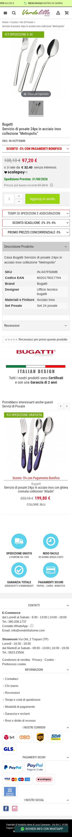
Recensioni (12, 692)
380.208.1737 (17, 621)
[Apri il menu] (5, 13)
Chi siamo (11, 685)
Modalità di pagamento (20, 706)
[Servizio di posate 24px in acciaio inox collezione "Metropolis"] (36, 108)
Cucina (14, 22)
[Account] (58, 13)
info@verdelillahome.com (28, 630)
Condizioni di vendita (16, 659)
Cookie (49, 659)
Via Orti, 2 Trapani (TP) (25, 639)
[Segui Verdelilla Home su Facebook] (6, 808)
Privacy (37, 659)
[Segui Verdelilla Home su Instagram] (14, 808)
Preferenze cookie (14, 664)
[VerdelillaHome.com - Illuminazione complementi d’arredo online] (36, 13)
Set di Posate (26, 22)
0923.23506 (16, 652)
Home (5, 22)
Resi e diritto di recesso (20, 720)
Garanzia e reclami (17, 713)
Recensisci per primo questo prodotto (43, 339)
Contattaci (11, 678)
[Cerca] (13, 13)
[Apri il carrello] (66, 13)
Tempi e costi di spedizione (22, 699)
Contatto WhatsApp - (16, 626)
